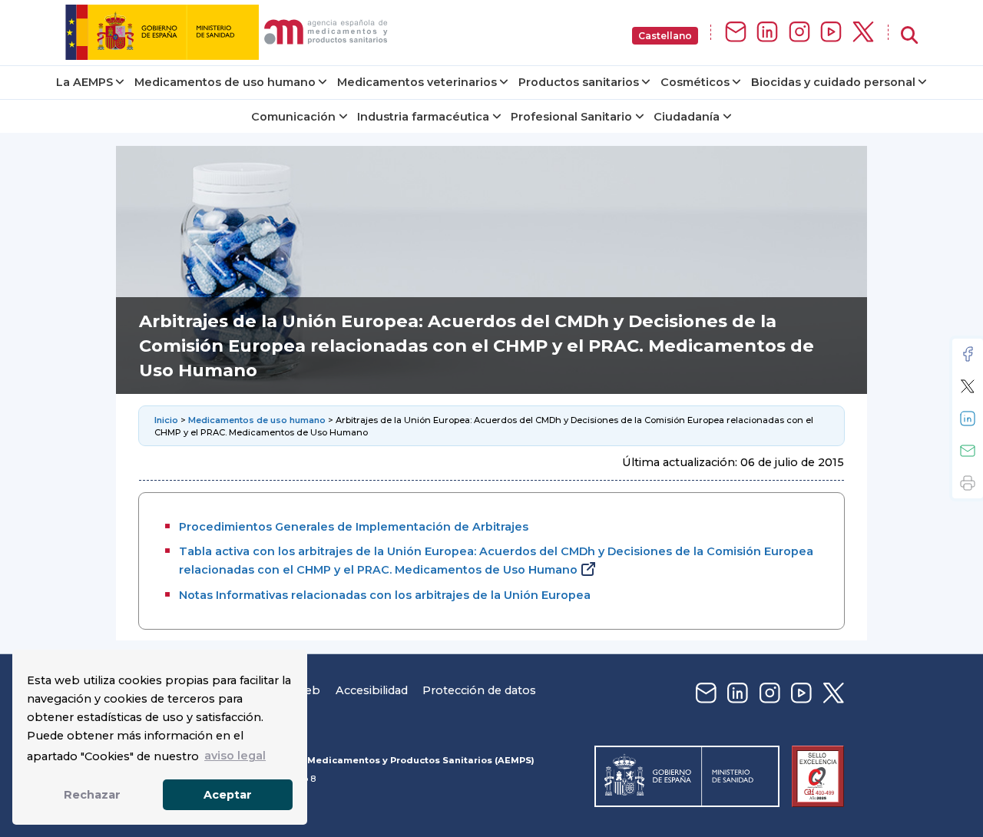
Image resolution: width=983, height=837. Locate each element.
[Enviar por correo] (967, 450)
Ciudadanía (687, 117)
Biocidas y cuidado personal (833, 82)
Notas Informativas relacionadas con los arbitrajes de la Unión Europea (385, 595)
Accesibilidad (372, 690)
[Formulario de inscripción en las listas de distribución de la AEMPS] (735, 33)
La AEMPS (84, 82)
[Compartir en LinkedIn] (967, 418)
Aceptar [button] (228, 795)
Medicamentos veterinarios (417, 82)
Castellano (665, 35)
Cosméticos (695, 82)
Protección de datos (479, 690)
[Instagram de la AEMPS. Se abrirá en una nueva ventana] (799, 33)
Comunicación (293, 117)
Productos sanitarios (578, 82)
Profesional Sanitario (571, 117)
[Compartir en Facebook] (967, 354)
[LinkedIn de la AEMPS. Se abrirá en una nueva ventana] (767, 33)
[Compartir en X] (967, 386)
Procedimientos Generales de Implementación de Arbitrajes (353, 527)
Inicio (167, 420)
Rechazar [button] (92, 795)
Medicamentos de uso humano (225, 82)
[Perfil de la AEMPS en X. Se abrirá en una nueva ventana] (863, 33)
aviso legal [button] (235, 756)
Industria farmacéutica (423, 117)
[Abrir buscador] (909, 36)
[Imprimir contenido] (967, 483)
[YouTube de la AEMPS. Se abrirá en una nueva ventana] (831, 33)
